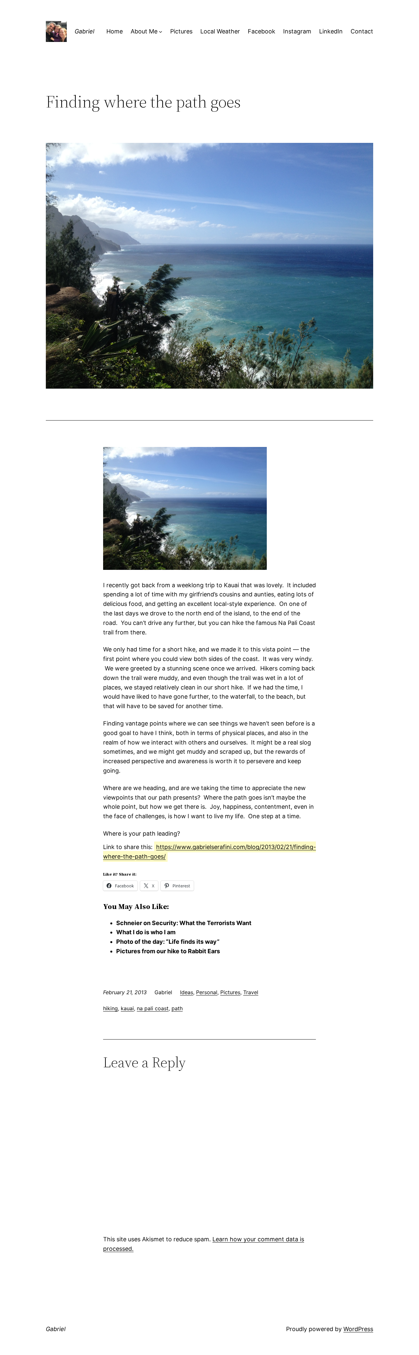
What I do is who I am (145, 932)
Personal (206, 992)
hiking (110, 1008)
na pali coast (153, 1008)
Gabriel (84, 31)
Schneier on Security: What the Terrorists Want (183, 922)
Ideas (186, 992)
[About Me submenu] (160, 31)
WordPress (358, 1329)
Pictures (230, 992)
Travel (250, 992)
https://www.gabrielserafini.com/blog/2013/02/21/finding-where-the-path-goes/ (209, 851)
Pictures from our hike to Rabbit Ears (168, 951)
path (177, 1008)
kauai (127, 1008)
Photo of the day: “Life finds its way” (168, 941)
